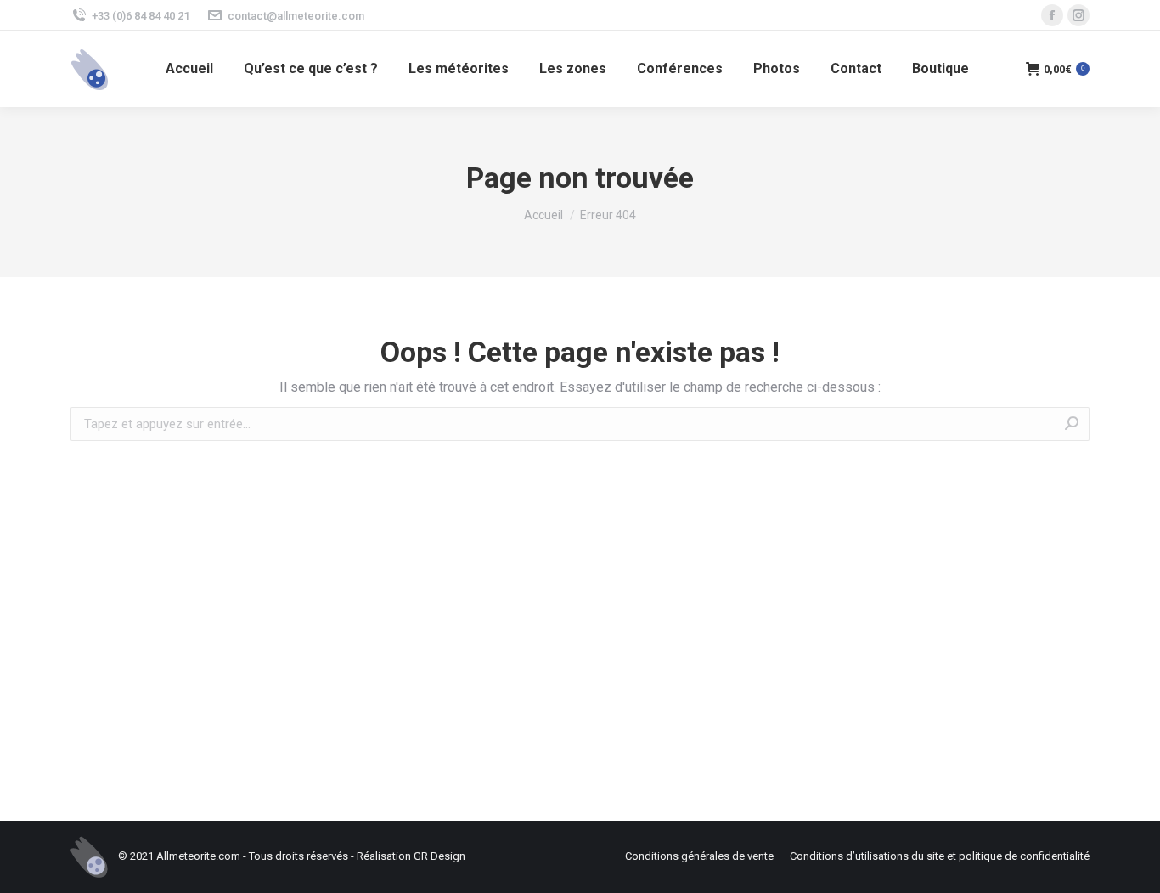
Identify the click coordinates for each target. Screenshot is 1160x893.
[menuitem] (189, 69)
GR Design (439, 856)
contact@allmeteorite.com (296, 15)
